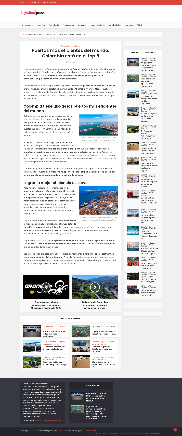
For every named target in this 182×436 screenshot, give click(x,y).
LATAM (52, 2)
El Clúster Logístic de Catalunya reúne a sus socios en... (102, 349)
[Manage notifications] (175, 430)
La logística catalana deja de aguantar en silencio (149, 183)
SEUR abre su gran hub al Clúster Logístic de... (149, 266)
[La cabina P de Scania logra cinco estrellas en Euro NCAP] (134, 194)
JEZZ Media (64, 430)
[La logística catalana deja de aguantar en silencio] (134, 178)
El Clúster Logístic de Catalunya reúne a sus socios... (149, 117)
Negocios (129, 25)
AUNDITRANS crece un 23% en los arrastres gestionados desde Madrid (96, 397)
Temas (45, 329)
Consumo (82, 25)
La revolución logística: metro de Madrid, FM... (148, 279)
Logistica (41, 25)
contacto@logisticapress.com (48, 420)
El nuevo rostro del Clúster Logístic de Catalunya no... (149, 251)
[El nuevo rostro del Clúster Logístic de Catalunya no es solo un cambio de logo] (134, 246)
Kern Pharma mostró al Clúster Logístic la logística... (149, 167)
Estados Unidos (33, 2)
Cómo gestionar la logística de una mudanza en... (103, 364)
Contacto (158, 433)
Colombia (65, 46)
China (22, 2)
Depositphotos (90, 430)
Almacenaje (27, 25)
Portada (26, 34)
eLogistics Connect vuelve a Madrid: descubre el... (149, 235)
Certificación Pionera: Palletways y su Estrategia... (55, 363)
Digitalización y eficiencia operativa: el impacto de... (104, 332)
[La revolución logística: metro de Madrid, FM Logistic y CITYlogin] (134, 276)
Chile (143, 286)
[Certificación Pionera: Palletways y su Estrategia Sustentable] (134, 129)
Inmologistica (115, 25)
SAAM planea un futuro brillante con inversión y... (148, 293)
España (46, 326)
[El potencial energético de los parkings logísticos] (134, 94)
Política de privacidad (144, 433)
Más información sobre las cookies (103, 433)
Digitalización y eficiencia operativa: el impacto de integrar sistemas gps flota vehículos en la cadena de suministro (96, 412)
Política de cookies (126, 433)
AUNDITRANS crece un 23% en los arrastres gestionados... (54, 333)
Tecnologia (54, 25)
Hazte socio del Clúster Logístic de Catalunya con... (148, 219)
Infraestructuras (97, 25)
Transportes (68, 25)
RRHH (139, 25)
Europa (44, 2)
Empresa (95, 342)
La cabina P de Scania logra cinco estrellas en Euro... (149, 202)
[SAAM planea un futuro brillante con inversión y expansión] (134, 290)
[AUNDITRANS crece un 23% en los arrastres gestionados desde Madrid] (134, 62)
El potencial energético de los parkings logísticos (55, 348)
